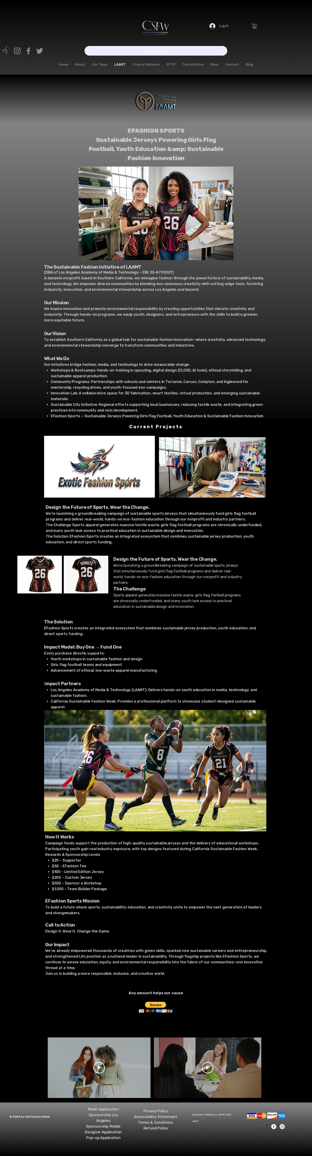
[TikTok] (6, 50)
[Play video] (99, 1067)
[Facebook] (28, 50)
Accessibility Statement (155, 1117)
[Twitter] (39, 50)
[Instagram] (17, 50)
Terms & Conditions (155, 1122)
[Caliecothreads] (265, 1127)
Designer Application (103, 1132)
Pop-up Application (103, 1138)
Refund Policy (155, 1128)
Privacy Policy (155, 1111)
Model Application (103, 1109)
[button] (254, 26)
